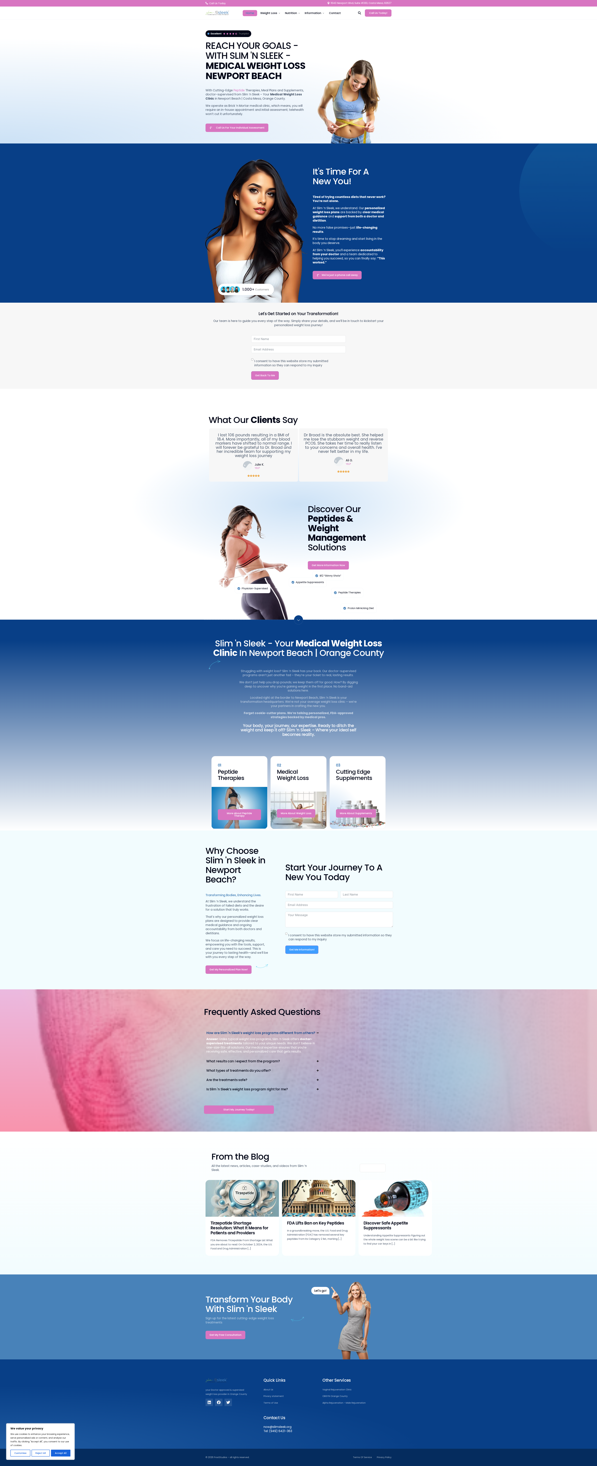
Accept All (61, 1453)
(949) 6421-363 (280, 1431)
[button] (262, 1042)
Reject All (40, 1453)
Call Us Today (217, 3)
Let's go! (320, 1291)
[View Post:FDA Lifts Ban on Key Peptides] (318, 1198)
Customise (20, 1453)
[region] (40, 1441)
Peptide (239, 90)
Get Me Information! (302, 949)
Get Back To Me (265, 375)
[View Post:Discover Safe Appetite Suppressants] (395, 1198)
